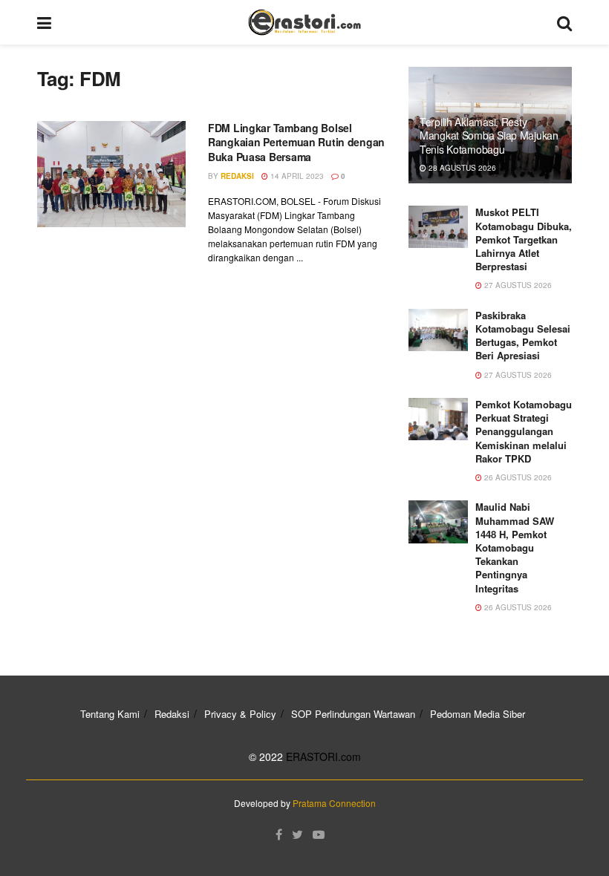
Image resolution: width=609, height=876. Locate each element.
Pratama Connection (334, 803)
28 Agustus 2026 (461, 168)
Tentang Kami (110, 714)
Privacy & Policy (240, 714)
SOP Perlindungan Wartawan (353, 714)
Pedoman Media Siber (477, 714)
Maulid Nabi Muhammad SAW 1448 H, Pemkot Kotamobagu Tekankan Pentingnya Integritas (514, 547)
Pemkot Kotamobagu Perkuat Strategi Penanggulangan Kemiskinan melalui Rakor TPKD (523, 431)
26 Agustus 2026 (517, 477)
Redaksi (237, 176)
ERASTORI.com (323, 756)
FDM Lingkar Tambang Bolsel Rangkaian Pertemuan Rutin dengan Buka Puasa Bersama (296, 142)
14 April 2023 (296, 176)
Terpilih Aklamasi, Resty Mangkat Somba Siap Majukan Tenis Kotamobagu (489, 135)
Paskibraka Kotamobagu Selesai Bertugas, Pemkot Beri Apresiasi (522, 335)
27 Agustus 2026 (517, 285)
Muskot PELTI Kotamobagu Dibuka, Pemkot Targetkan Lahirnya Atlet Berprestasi (523, 239)
